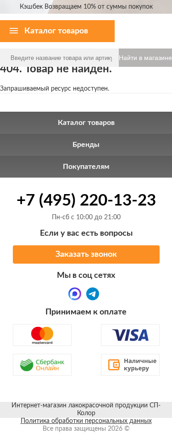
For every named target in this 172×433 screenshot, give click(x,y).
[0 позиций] (159, 23)
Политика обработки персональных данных (86, 421)
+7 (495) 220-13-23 (86, 201)
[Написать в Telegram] (92, 293)
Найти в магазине (145, 57)
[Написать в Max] (74, 293)
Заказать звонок (86, 254)
